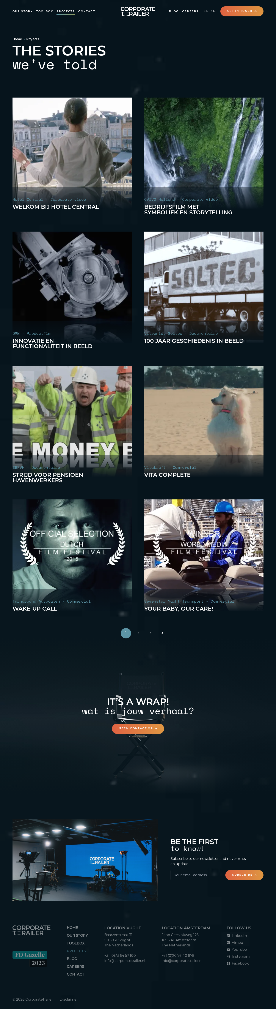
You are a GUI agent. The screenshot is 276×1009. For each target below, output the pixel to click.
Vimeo (237, 943)
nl (212, 11)
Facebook (240, 963)
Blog (174, 11)
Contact (86, 11)
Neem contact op (136, 728)
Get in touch (240, 11)
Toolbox (44, 11)
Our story (23, 11)
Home (72, 928)
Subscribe (242, 875)
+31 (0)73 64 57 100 (120, 956)
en (206, 11)
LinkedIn (239, 936)
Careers (190, 11)
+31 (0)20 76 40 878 (178, 956)
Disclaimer (69, 999)
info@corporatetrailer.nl (124, 961)
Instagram (241, 956)
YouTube (239, 949)
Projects (65, 11)
